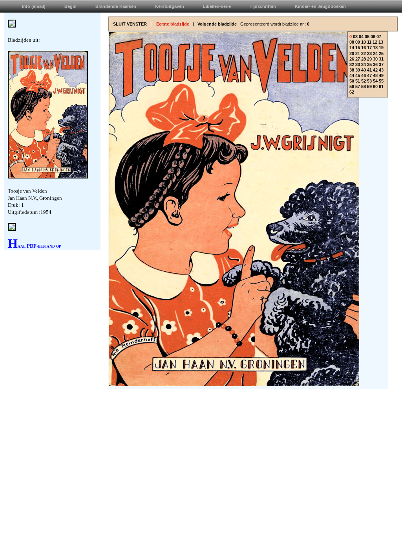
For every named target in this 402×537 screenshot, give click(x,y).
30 (375, 59)
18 (375, 47)
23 (369, 53)
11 (369, 42)
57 (357, 86)
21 (357, 53)
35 (369, 64)
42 (375, 70)
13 (380, 42)
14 (351, 47)
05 (367, 36)
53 (369, 81)
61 (381, 86)
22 (363, 53)
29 (369, 59)
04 (361, 36)
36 (375, 64)
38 (351, 70)
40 (363, 70)
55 (381, 81)
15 (357, 47)
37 (381, 64)
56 (351, 86)
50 (351, 81)
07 (378, 36)
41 (369, 70)
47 (369, 75)
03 (355, 36)
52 (363, 81)
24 (375, 53)
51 (357, 81)
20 (351, 53)
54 (375, 81)
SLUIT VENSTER (130, 24)
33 (357, 64)
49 (381, 75)
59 (369, 86)
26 (351, 59)
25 (381, 53)
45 (357, 75)
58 (363, 86)
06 (373, 36)
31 (381, 59)
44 (351, 75)
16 (363, 47)
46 (363, 75)
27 (357, 59)
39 (357, 70)
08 (351, 42)
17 (369, 47)
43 (381, 70)
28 (363, 59)
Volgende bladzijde (217, 24)
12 (375, 42)
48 (375, 75)
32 (351, 64)
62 (351, 92)
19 (381, 47)
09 (357, 42)
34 (363, 64)
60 (375, 86)
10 (363, 42)
